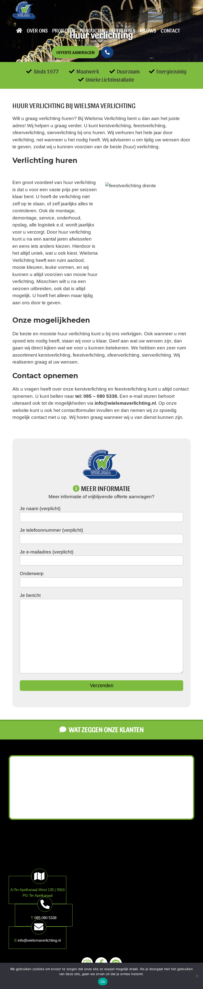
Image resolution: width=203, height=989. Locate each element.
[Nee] (196, 975)
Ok (103, 982)
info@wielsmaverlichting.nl (39, 940)
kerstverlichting (115, 125)
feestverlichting (149, 125)
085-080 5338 (45, 918)
